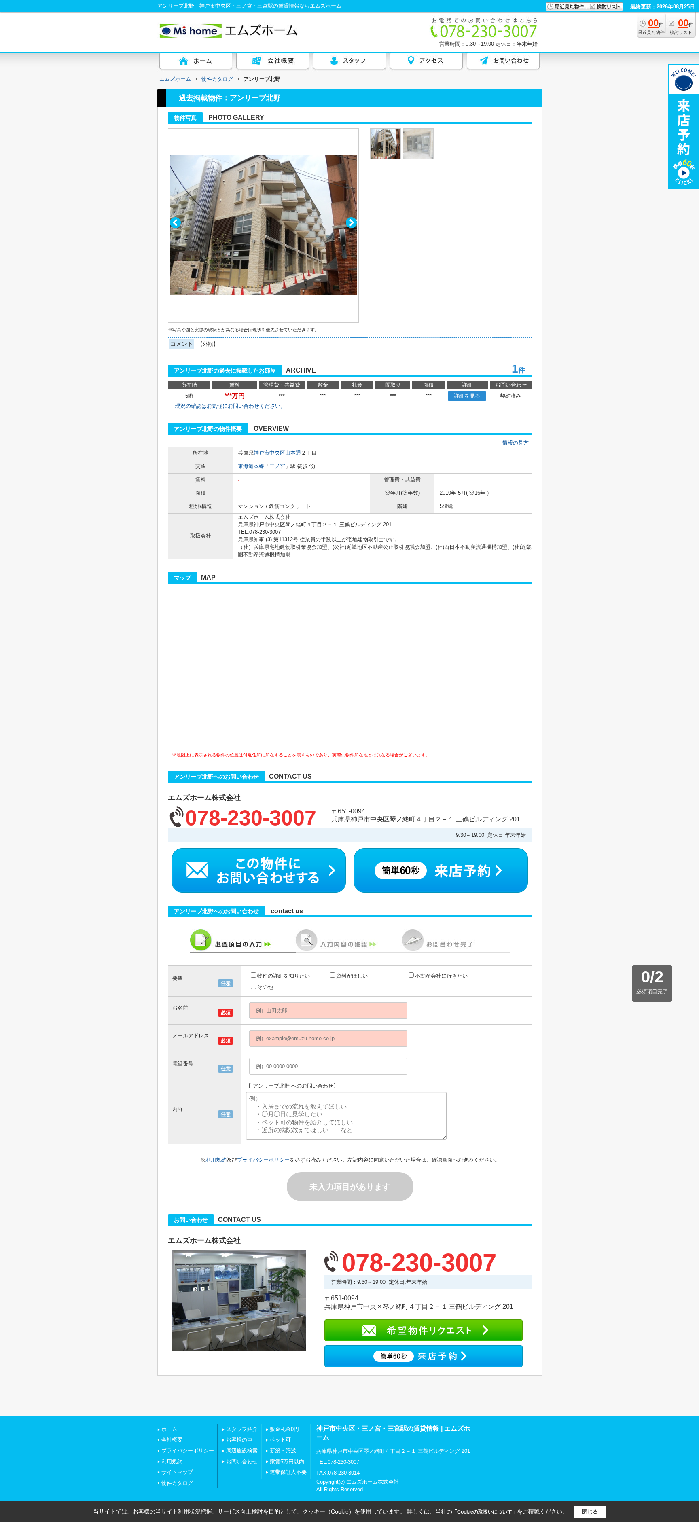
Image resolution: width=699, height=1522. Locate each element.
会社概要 (171, 1440)
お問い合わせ (242, 1461)
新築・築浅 (283, 1451)
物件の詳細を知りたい (283, 976)
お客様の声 (239, 1440)
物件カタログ (177, 1483)
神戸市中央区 (269, 453)
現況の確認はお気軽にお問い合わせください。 (230, 406)
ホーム (169, 1429)
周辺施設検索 (242, 1451)
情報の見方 (515, 443)
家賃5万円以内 (287, 1461)
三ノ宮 (277, 466)
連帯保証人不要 (288, 1472)
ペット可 (280, 1440)
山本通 (293, 453)
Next (351, 222)
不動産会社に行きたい (441, 976)
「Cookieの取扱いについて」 (484, 1512)
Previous (175, 222)
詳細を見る (467, 396)
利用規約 (216, 1160)
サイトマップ (177, 1472)
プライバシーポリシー (263, 1160)
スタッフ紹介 (242, 1429)
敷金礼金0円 (284, 1429)
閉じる (590, 1512)
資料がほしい (352, 976)
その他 (265, 987)
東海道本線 (251, 466)
